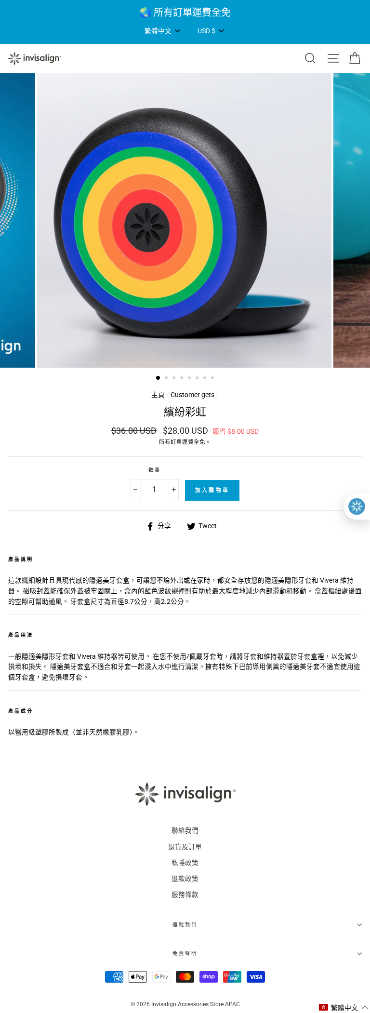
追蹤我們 (185, 924)
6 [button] (198, 378)
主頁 (158, 395)
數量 (154, 470)
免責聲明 (185, 953)
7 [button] (205, 378)
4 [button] (182, 378)
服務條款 (185, 894)
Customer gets (192, 395)
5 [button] (190, 378)
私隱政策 (185, 862)
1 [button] (158, 378)
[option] (185, 12)
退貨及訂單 (185, 847)
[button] (344, 1007)
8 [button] (213, 378)
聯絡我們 (185, 830)
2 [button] (167, 378)
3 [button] (174, 378)
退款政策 (185, 878)
